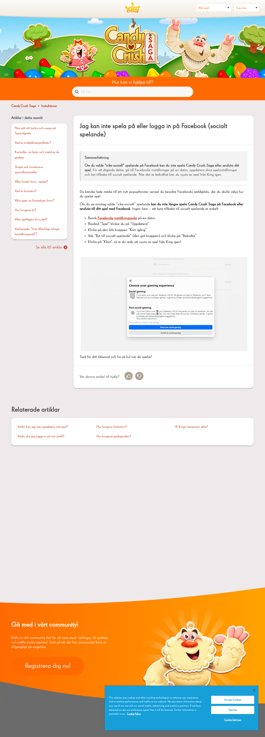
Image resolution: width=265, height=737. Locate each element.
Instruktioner (49, 106)
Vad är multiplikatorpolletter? (33, 143)
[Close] (254, 690)
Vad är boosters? (25, 191)
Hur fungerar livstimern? (111, 427)
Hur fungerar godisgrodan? (113, 436)
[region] (181, 708)
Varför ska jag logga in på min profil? (41, 436)
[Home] (132, 7)
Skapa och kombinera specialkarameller (29, 170)
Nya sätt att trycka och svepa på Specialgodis (35, 131)
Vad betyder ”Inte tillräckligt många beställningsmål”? (37, 231)
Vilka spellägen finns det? (31, 219)
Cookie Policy (134, 714)
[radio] (128, 376)
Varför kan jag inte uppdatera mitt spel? (43, 427)
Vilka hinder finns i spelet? (31, 182)
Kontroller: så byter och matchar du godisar (37, 155)
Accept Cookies (232, 699)
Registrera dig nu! (48, 666)
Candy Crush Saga (23, 106)
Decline (233, 710)
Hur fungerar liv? (25, 210)
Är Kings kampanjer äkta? (191, 427)
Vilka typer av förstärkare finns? (34, 200)
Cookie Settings (232, 720)
